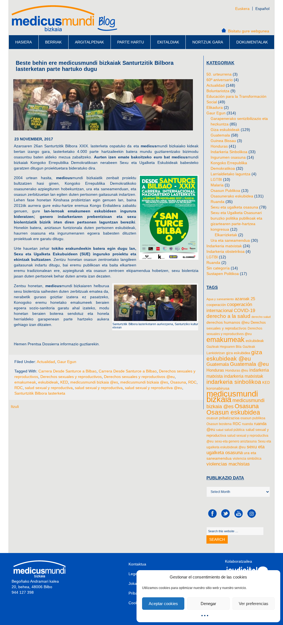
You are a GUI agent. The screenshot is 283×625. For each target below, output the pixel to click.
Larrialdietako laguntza (230, 174)
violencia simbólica (247, 459)
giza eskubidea (238, 353)
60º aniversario (219, 80)
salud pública (234, 430)
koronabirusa (217, 388)
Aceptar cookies (163, 603)
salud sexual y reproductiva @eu (153, 387)
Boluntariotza (217, 91)
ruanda (247, 424)
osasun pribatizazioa (222, 418)
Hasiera (23, 42)
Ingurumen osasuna (228, 157)
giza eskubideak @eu (234, 355)
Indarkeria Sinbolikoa (229, 152)
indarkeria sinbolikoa (233, 382)
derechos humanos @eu (228, 322)
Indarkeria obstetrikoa (225, 251)
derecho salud (261, 316)
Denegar (208, 603)
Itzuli (15, 406)
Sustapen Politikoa (222, 273)
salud (219, 429)
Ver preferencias (253, 603)
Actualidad (46, 361)
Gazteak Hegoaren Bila (224, 347)
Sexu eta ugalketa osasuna (234, 207)
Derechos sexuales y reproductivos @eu (139, 376)
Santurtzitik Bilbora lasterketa (39, 393)
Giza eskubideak (225, 129)
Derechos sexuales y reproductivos (71, 376)
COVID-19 (244, 310)
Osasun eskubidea (233, 412)
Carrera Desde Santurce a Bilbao (67, 371)
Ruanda (217, 201)
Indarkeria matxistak (224, 246)
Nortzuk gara (207, 42)
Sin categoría (218, 268)
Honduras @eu (236, 370)
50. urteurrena (219, 74)
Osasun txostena (219, 424)
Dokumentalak (252, 42)
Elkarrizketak (226, 235)
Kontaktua (137, 564)
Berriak (53, 42)
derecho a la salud (228, 316)
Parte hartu (130, 42)
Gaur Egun (66, 361)
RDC (192, 382)
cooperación (216, 305)
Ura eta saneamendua (230, 240)
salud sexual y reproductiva (49, 387)
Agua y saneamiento (220, 299)
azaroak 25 (245, 298)
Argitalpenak (89, 42)
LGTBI (216, 179)
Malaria (217, 185)
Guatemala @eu (249, 364)
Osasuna (178, 382)
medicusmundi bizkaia (232, 396)
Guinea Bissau (223, 140)
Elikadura (214, 107)
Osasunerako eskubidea (232, 196)
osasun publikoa (252, 418)
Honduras (219, 146)
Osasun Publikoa (225, 190)
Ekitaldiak (168, 42)
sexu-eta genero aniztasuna (236, 441)
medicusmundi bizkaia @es (94, 382)
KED (64, 382)
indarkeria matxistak (243, 376)
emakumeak (25, 382)
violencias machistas (228, 464)
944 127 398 (23, 592)
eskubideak (48, 382)
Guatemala (220, 135)
